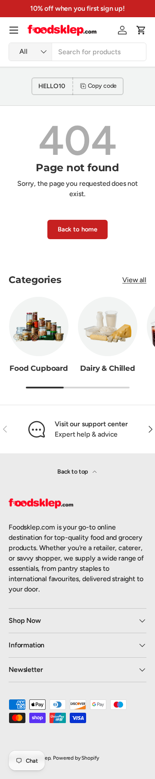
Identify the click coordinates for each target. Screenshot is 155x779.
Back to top (73, 471)
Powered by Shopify (76, 758)
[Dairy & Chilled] (107, 326)
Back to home (77, 229)
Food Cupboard (38, 368)
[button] (141, 30)
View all (134, 280)
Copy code (102, 85)
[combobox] (77, 52)
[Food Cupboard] (38, 326)
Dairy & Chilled (107, 368)
